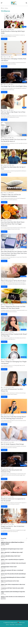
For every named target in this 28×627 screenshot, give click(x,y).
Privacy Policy (12, 624)
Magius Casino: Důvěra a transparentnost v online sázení (13, 584)
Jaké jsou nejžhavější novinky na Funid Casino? (10, 556)
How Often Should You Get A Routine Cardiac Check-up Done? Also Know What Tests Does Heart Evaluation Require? (14, 253)
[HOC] (14, 3)
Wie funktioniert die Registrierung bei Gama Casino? (12, 548)
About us (7, 624)
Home (3, 8)
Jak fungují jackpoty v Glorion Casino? (9, 566)
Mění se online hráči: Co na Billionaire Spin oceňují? (12, 552)
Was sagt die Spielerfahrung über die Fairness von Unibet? (13, 577)
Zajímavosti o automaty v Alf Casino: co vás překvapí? (12, 570)
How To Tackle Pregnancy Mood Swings (12, 444)
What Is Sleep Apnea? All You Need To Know (13, 281)
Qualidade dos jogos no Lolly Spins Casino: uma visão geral (13, 563)
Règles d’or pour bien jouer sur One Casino (10, 581)
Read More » (4, 38)
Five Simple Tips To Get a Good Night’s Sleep (14, 86)
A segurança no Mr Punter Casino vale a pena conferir (12, 588)
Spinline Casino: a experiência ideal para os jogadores (12, 559)
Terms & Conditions (18, 624)
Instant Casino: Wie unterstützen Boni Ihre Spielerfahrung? (13, 573)
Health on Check (22, 622)
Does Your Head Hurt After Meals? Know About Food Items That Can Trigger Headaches (12, 224)
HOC (2, 29)
